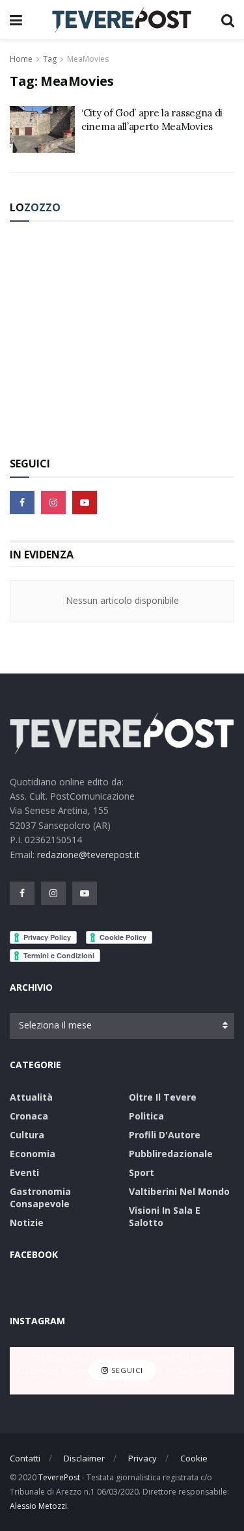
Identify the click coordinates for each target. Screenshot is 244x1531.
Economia (32, 1153)
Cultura (27, 1135)
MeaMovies (88, 58)
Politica (146, 1116)
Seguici (126, 1371)
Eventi (24, 1172)
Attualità (31, 1097)
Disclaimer (84, 1458)
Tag (50, 58)
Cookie (194, 1458)
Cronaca (29, 1116)
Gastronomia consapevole (40, 1197)
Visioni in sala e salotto (164, 1216)
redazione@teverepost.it (88, 854)
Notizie (27, 1222)
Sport (141, 1172)
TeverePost (59, 1477)
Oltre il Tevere (163, 1097)
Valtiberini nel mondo (179, 1191)
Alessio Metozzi (38, 1505)
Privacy (142, 1458)
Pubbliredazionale (171, 1153)
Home (21, 58)
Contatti (25, 1458)
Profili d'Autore (164, 1135)
